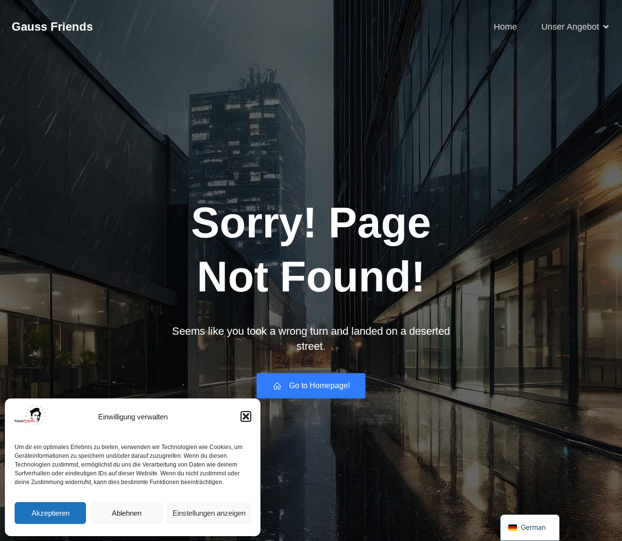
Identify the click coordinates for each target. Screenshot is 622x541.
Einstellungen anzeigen (209, 513)
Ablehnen (126, 513)
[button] (246, 416)
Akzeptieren (50, 513)
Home (505, 27)
